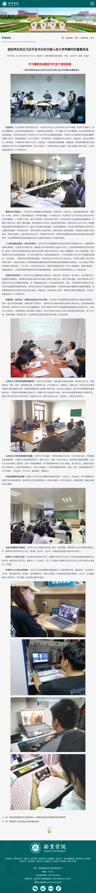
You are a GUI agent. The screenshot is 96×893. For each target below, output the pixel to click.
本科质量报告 (69, 859)
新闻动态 (84, 38)
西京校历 (31, 861)
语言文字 (39, 861)
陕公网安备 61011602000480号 (49, 882)
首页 (76, 38)
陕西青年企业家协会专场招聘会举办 (24, 821)
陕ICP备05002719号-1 (62, 879)
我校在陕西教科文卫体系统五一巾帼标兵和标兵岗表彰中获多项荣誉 (37, 817)
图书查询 (79, 859)
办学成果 (62, 861)
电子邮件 (87, 859)
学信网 (55, 861)
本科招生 (8, 859)
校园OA (27, 859)
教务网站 (42, 859)
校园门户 (23, 861)
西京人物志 (72, 861)
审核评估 (34, 859)
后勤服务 (50, 859)
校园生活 (48, 861)
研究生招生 (18, 859)
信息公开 (59, 859)
